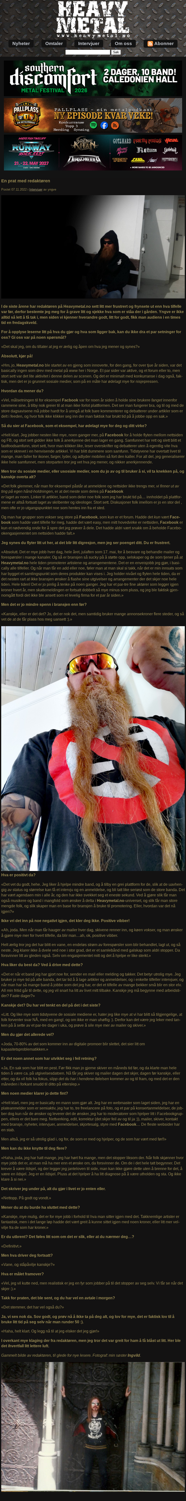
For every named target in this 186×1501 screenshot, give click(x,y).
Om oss (123, 43)
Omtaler (54, 43)
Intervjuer (88, 43)
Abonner (164, 43)
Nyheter (21, 43)
